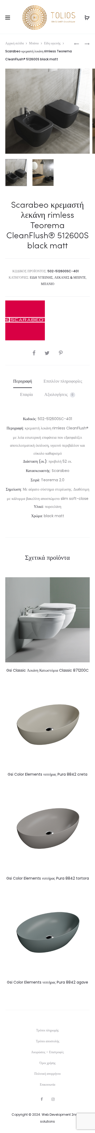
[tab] (23, 381)
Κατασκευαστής (38, 470)
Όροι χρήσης (48, 1063)
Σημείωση (13, 489)
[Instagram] (53, 1099)
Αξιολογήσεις (59, 394)
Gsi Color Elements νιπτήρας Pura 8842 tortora (47, 878)
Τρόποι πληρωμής (47, 1030)
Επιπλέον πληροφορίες (63, 381)
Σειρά (35, 480)
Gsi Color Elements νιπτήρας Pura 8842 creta (47, 774)
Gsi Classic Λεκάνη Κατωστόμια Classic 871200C (47, 670)
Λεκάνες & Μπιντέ (70, 277)
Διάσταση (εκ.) (35, 461)
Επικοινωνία (47, 1084)
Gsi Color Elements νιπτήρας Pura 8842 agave (47, 982)
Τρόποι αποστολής (47, 1041)
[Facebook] (42, 1099)
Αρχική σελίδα (14, 43)
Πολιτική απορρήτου (47, 1073)
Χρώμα (36, 516)
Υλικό (38, 506)
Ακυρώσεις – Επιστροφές (47, 1052)
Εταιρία (26, 394)
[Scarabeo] (25, 320)
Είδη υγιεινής (52, 43)
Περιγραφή (22, 381)
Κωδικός (29, 418)
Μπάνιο (34, 43)
